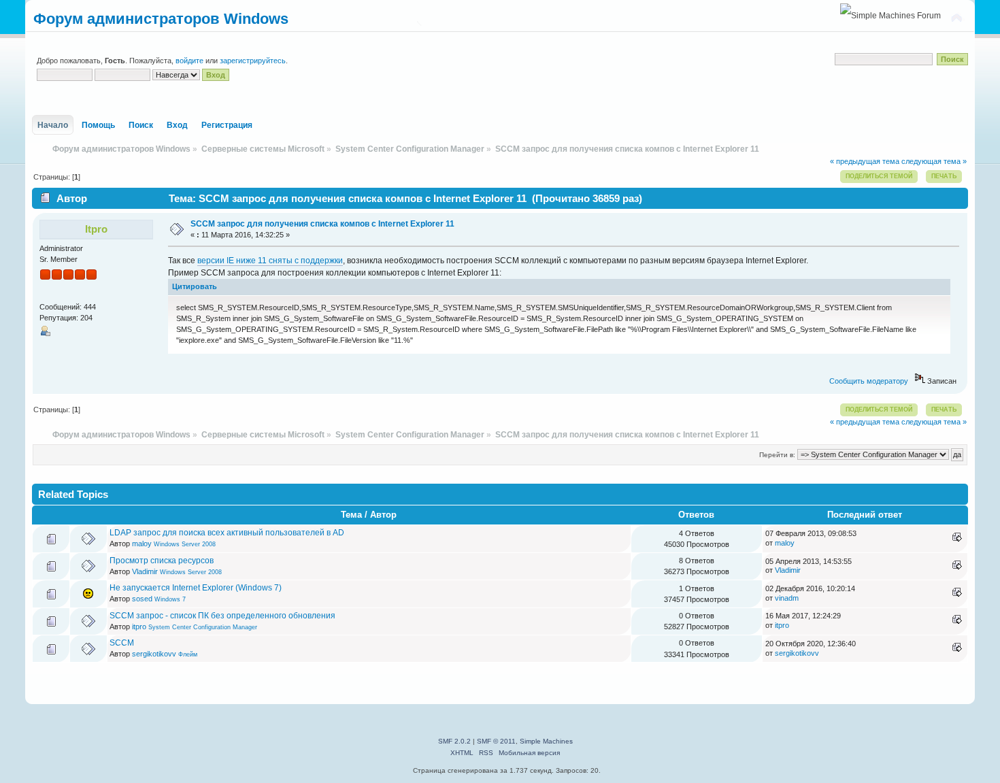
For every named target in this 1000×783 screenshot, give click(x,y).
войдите (189, 60)
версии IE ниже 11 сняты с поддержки (270, 260)
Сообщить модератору (868, 381)
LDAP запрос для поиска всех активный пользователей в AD (227, 532)
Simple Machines (546, 741)
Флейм (187, 654)
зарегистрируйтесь (253, 60)
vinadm (787, 598)
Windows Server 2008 (185, 544)
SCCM (122, 643)
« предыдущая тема (864, 161)
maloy (142, 543)
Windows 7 (170, 599)
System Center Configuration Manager (202, 627)
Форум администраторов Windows (160, 18)
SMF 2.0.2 (454, 741)
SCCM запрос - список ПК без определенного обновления (222, 615)
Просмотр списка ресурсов (162, 560)
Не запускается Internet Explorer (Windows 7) (196, 588)
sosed (142, 599)
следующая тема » (934, 161)
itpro (96, 229)
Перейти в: (777, 455)
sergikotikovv (154, 654)
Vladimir (145, 571)
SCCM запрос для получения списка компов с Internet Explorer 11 (322, 224)
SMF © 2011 (496, 741)
